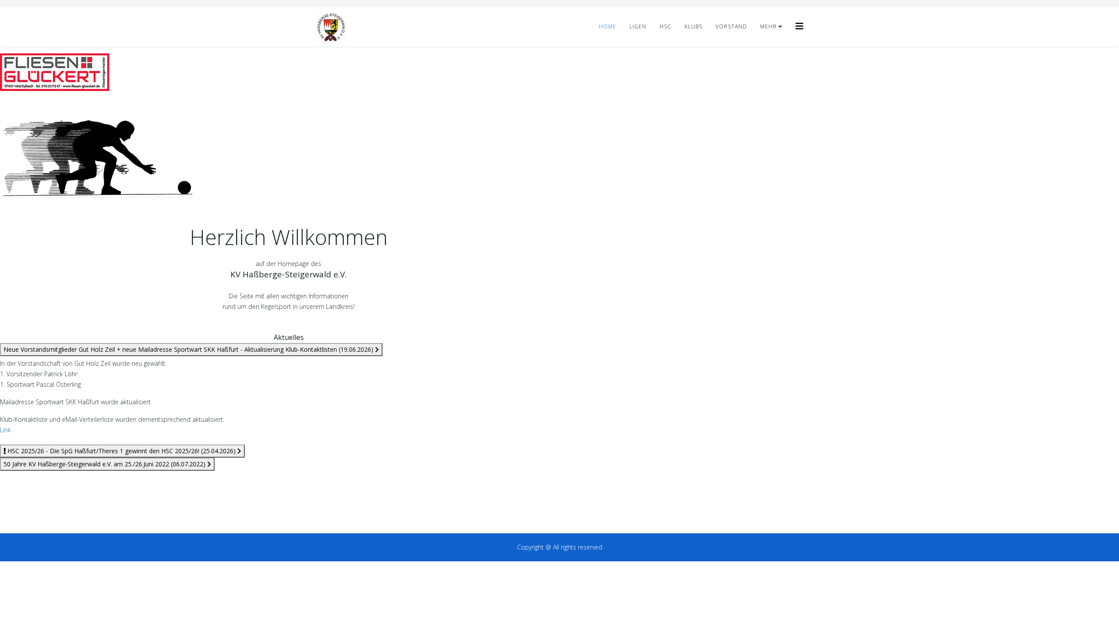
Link (5, 430)
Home (607, 26)
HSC (665, 26)
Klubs (693, 26)
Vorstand (731, 26)
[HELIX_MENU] (799, 26)
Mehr (768, 26)
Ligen (637, 26)
